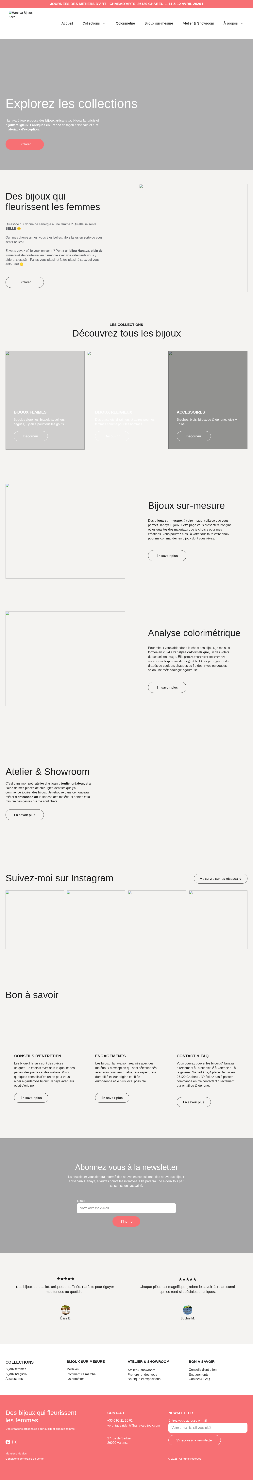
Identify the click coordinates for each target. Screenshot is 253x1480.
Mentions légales (16, 1453)
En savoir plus (167, 556)
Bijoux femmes (16, 1369)
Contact (194, 1379)
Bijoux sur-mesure (158, 23)
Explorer (25, 144)
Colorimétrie (125, 23)
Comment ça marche (81, 1374)
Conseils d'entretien (203, 1369)
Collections (91, 23)
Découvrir (30, 436)
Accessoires (14, 1378)
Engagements (198, 1374)
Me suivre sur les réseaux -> (221, 879)
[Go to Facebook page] (8, 1442)
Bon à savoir (202, 1362)
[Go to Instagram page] (14, 1442)
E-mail (81, 1200)
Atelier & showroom (148, 1362)
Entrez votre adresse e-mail (187, 1420)
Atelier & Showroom (198, 23)
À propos (231, 23)
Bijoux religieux (16, 1374)
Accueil (67, 23)
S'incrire (126, 1221)
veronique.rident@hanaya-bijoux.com (133, 1425)
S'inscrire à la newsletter (194, 1440)
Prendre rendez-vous (142, 1374)
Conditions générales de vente (25, 1458)
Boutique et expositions (144, 1379)
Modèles (73, 1369)
